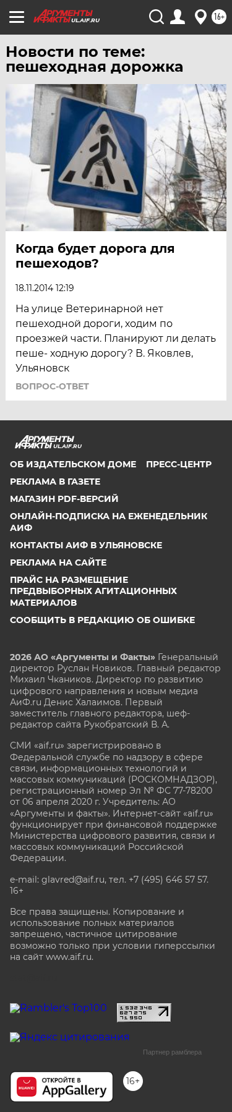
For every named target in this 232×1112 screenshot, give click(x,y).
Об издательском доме (73, 464)
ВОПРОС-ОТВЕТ (52, 386)
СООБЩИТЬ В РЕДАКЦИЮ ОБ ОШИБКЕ (102, 620)
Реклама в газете (55, 481)
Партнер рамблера (172, 1052)
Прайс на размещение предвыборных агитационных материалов (93, 591)
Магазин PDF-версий (64, 498)
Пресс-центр (179, 464)
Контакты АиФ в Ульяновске (86, 545)
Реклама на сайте (58, 562)
